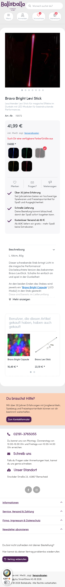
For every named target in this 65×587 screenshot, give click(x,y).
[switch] (7, 582)
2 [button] (25, 90)
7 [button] (43, 90)
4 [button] (32, 90)
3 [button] (29, 90)
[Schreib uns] (32, 458)
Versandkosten (31, 132)
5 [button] (36, 90)
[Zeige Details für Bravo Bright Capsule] (19, 345)
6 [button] (39, 90)
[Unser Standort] (32, 473)
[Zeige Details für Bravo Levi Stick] (46, 345)
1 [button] (22, 90)
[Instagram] (36, 489)
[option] (32, 60)
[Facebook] (28, 489)
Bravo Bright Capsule (34, 287)
